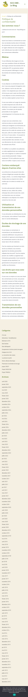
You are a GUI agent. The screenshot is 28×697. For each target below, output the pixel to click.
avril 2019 (4, 542)
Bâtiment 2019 (6, 341)
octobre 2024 (5, 407)
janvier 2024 (5, 427)
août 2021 (5, 481)
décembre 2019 (6, 530)
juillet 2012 (5, 673)
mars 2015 (5, 622)
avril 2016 (4, 593)
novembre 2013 (6, 644)
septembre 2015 (6, 610)
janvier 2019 (5, 547)
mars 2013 (5, 653)
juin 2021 (4, 487)
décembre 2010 (6, 682)
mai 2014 (4, 633)
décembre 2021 (6, 473)
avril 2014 (4, 636)
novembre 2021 (6, 476)
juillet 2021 (5, 484)
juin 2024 (4, 416)
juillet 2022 (5, 456)
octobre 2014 (5, 630)
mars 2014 (5, 639)
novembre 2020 (6, 501)
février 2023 (5, 447)
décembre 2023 (6, 430)
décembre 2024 (6, 401)
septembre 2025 (6, 387)
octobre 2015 (5, 607)
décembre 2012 (6, 662)
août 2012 (5, 670)
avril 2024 (4, 421)
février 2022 (5, 467)
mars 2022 (5, 464)
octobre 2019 (5, 533)
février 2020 (5, 524)
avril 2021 (4, 490)
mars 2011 (5, 679)
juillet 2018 (5, 559)
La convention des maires (8, 355)
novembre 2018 (6, 550)
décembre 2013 (6, 642)
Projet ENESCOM (6, 369)
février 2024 (5, 424)
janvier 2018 (5, 570)
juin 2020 (4, 516)
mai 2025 (4, 390)
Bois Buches (5, 344)
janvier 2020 (5, 527)
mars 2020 (5, 522)
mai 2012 (4, 676)
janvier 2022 (5, 470)
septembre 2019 (6, 536)
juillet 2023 (5, 433)
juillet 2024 (5, 413)
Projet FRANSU (6, 372)
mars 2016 (5, 596)
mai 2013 (4, 650)
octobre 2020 (5, 504)
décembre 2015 (6, 604)
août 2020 (5, 510)
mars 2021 (5, 493)
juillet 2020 (5, 513)
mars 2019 (5, 544)
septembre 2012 (6, 667)
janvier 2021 (5, 496)
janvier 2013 (5, 659)
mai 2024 (4, 419)
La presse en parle (7, 358)
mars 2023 (5, 444)
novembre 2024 (6, 404)
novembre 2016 (6, 582)
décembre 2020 (6, 499)
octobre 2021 (5, 479)
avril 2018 (4, 567)
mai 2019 (4, 539)
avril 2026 (4, 381)
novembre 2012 (6, 664)
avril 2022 (4, 461)
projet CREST (5, 366)
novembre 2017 (6, 573)
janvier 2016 (5, 602)
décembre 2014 (6, 627)
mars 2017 (5, 576)
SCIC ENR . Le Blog (14, 4)
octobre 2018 (5, 553)
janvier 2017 (5, 579)
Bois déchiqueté (6, 346)
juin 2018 (4, 562)
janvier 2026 (5, 384)
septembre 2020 (6, 507)
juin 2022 (4, 459)
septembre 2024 (6, 410)
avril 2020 (4, 519)
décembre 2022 (6, 450)
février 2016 (5, 599)
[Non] (26, 691)
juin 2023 (4, 436)
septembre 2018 (6, 556)
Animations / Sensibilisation (9, 338)
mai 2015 (4, 619)
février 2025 (5, 396)
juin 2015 (4, 616)
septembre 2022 (6, 453)
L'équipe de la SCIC (7, 352)
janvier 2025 (5, 399)
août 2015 (5, 613)
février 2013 (5, 656)
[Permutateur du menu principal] (25, 4)
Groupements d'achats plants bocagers (12, 349)
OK (14, 694)
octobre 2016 (5, 584)
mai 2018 (4, 564)
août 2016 (5, 587)
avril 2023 (4, 441)
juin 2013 (4, 647)
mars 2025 (5, 393)
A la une (4, 335)
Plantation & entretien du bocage (11, 364)
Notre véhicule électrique (8, 361)
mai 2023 (4, 439)
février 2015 (5, 624)
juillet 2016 (5, 590)
